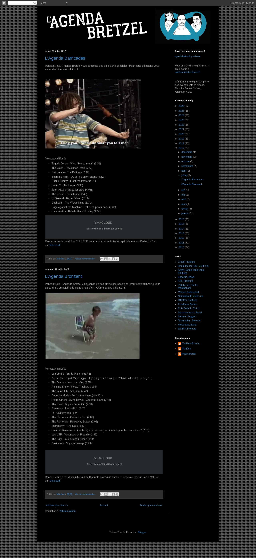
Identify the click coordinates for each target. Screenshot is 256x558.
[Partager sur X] (109, 259)
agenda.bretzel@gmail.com (187, 56)
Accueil (104, 505)
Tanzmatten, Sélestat (189, 320)
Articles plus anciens (151, 505)
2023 (182, 120)
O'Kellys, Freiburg (187, 300)
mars (184, 204)
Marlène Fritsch (190, 343)
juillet (184, 175)
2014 (182, 228)
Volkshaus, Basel (187, 324)
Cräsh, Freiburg (186, 261)
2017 (182, 148)
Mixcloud (54, 245)
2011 (182, 242)
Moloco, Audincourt (188, 292)
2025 (182, 110)
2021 (182, 129)
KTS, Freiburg (185, 281)
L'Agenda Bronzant (63, 276)
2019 (182, 138)
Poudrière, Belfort (187, 304)
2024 (182, 115)
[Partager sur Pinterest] (117, 259)
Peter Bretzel (189, 353)
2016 (182, 219)
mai (183, 194)
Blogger (142, 532)
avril (184, 199)
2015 (182, 224)
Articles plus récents (57, 505)
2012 (182, 237)
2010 (182, 247)
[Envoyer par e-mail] (102, 259)
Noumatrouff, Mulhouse (190, 296)
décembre (187, 152)
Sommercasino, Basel (190, 312)
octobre (185, 161)
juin (183, 190)
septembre (187, 166)
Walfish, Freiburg (187, 328)
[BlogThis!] (106, 259)
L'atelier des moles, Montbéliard (188, 286)
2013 (182, 233)
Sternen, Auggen (187, 316)
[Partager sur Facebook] (113, 259)
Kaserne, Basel (186, 277)
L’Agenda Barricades (65, 58)
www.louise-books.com (187, 72)
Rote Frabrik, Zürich (188, 308)
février (185, 208)
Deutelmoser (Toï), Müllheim (193, 266)
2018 (182, 143)
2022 (182, 124)
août (184, 170)
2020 (182, 134)
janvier (185, 213)
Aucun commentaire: (85, 258)
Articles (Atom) (68, 511)
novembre (187, 156)
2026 (182, 106)
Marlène (186, 348)
